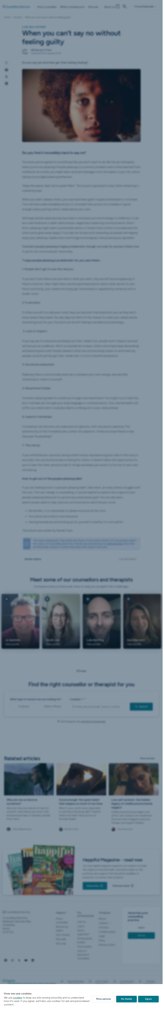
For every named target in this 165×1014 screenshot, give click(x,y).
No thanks (126, 999)
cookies (17, 997)
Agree (148, 999)
